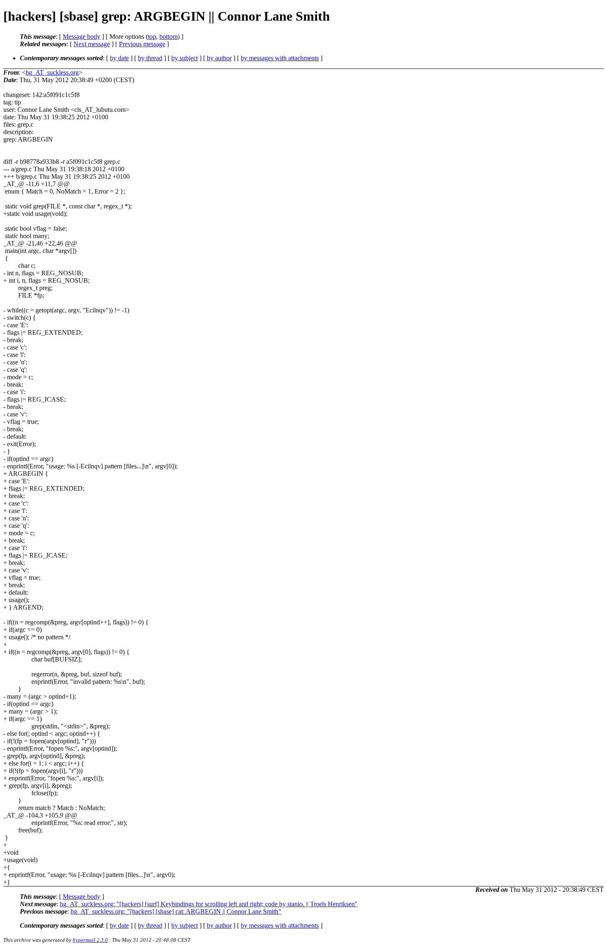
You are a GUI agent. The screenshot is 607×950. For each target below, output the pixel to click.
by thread (150, 57)
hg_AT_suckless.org (52, 72)
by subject (184, 57)
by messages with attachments (280, 57)
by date (119, 57)
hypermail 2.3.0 (90, 940)
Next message (92, 43)
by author (219, 57)
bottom (168, 36)
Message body (81, 36)
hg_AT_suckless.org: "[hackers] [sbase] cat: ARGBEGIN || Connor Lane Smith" (176, 911)
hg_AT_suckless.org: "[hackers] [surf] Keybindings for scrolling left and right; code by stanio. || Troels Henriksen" (209, 903)
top (152, 36)
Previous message (142, 43)
